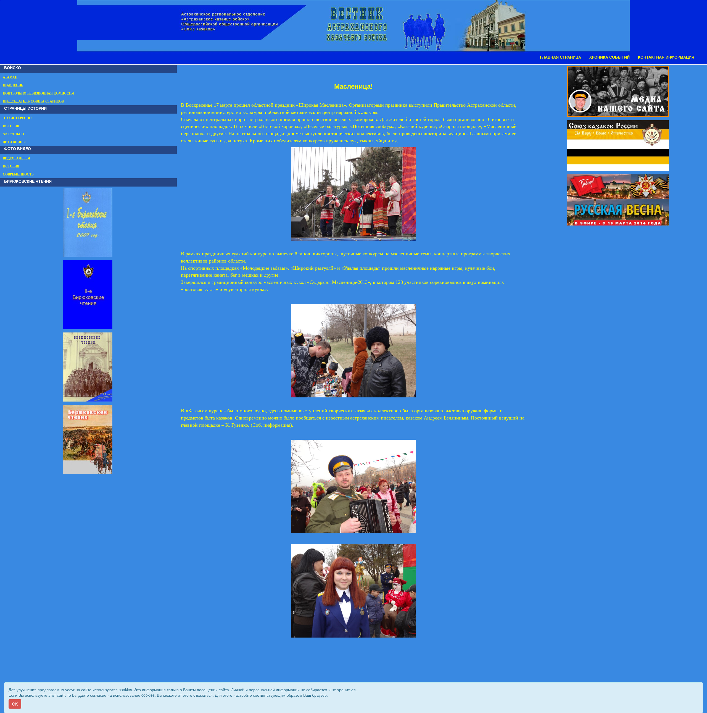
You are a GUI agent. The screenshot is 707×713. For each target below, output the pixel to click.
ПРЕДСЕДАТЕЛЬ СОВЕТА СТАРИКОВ (33, 101)
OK (15, 704)
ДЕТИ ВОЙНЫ (14, 142)
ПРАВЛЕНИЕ (13, 85)
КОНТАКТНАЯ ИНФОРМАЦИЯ (666, 57)
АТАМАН (10, 77)
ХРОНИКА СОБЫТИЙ (609, 57)
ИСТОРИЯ (11, 126)
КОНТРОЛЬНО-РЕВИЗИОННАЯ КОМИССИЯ (38, 93)
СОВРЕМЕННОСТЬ (18, 174)
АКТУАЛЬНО (13, 134)
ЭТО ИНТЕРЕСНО (17, 118)
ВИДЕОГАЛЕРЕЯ (16, 158)
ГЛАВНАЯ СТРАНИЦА (560, 57)
